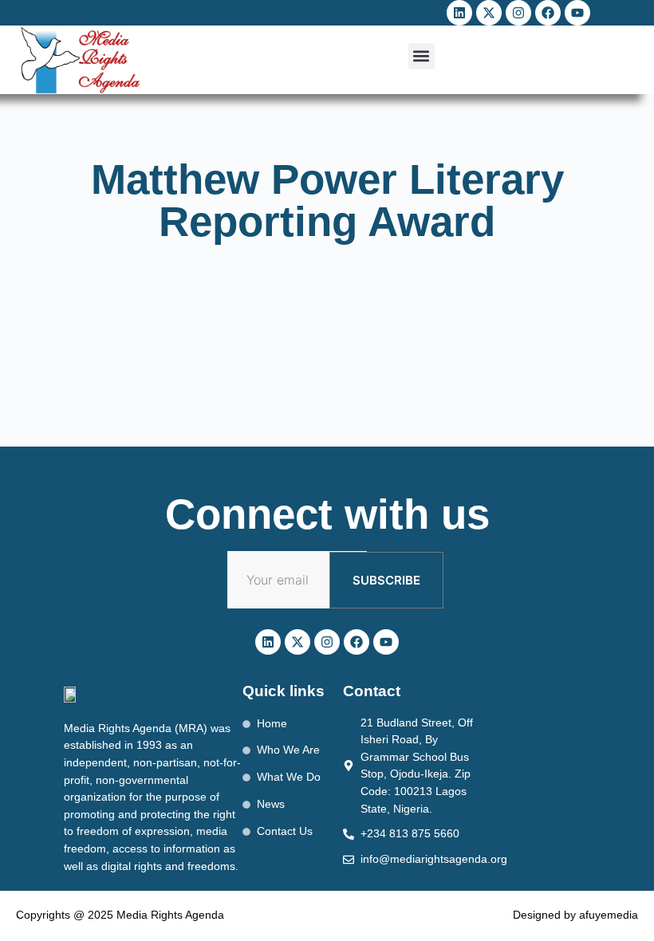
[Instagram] (518, 13)
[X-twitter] (489, 13)
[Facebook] (548, 13)
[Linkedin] (459, 13)
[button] (421, 56)
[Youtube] (577, 13)
